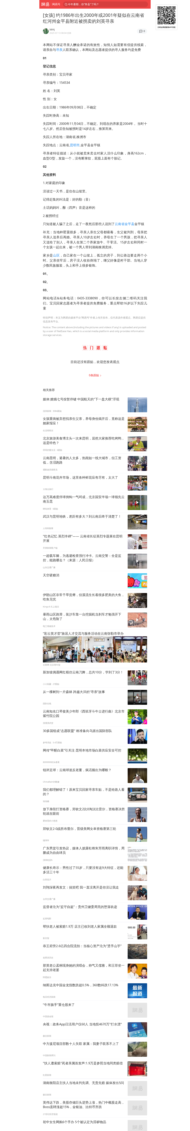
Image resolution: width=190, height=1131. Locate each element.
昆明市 (75, 145)
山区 (56, 255)
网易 (45, 4)
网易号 (56, 4)
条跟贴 (94, 375)
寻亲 (59, 49)
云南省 (120, 224)
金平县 (129, 224)
